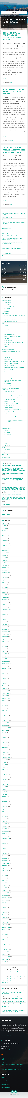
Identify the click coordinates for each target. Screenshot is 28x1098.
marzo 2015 (4, 853)
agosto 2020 (5, 700)
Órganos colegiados (9, 405)
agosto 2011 (5, 959)
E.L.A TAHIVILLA (7, 434)
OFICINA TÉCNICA (8, 439)
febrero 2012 (5, 944)
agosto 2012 (5, 929)
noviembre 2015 (5, 833)
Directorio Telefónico (7, 217)
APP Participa (5, 233)
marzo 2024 (4, 594)
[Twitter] (15, 1091)
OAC (5, 437)
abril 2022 (4, 651)
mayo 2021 (4, 678)
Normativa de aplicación (9, 401)
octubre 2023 (5, 607)
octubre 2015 (5, 836)
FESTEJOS (6, 332)
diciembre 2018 (5, 749)
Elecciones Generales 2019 (8, 349)
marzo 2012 (4, 942)
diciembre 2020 (5, 690)
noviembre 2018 (5, 752)
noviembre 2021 (5, 663)
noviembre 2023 (5, 604)
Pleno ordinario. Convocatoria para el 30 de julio (12, 1064)
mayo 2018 (4, 767)
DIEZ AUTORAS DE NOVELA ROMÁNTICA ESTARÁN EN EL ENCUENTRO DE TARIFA (14, 150)
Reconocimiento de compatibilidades (12, 416)
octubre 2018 (5, 754)
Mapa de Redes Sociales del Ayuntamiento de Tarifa (13, 246)
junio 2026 (4, 528)
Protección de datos (6, 253)
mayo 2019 (4, 737)
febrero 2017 (5, 796)
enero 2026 (4, 540)
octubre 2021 (5, 666)
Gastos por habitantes (9, 365)
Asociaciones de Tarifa (9, 391)
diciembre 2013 (5, 890)
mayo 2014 (4, 878)
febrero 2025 (5, 567)
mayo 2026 (4, 530)
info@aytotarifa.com (7, 1050)
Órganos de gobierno (9, 407)
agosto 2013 (5, 900)
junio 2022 (4, 646)
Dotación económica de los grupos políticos (14, 361)
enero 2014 (4, 887)
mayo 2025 (4, 560)
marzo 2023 (4, 624)
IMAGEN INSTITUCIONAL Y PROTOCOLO (12, 336)
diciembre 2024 (5, 572)
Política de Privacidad (6, 1087)
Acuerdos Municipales (7, 300)
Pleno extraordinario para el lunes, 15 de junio (11, 1069)
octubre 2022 (5, 636)
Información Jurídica (6, 424)
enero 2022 (4, 658)
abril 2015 (4, 851)
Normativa (3, 1077)
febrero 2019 (5, 745)
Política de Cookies (5, 1084)
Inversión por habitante (9, 371)
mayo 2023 (4, 619)
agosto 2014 (5, 870)
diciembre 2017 (5, 774)
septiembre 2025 (6, 550)
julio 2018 (4, 762)
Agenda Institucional (6, 311)
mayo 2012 (4, 937)
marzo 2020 (4, 713)
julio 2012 (4, 932)
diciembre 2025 (5, 543)
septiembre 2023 (6, 609)
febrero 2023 (5, 626)
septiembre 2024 (6, 580)
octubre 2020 (5, 695)
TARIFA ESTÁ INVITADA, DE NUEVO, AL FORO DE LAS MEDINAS (13, 91)
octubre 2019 (5, 725)
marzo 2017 (4, 794)
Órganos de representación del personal (13, 409)
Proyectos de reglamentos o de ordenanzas (14, 426)
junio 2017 (4, 786)
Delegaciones (5, 323)
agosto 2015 (5, 841)
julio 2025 (4, 555)
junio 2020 (4, 705)
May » (6, 982)
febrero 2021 (5, 685)
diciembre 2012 (5, 919)
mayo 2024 (4, 589)
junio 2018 (4, 764)
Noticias (9, 25)
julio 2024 (4, 585)
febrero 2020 (5, 715)
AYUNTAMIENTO (7, 449)
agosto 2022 (5, 641)
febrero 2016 (5, 826)
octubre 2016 (5, 806)
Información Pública (6, 428)
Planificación (7, 414)
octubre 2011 (5, 954)
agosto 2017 (5, 784)
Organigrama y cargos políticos (11, 403)
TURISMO (6, 346)
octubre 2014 (5, 865)
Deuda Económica (8, 359)
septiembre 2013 (6, 897)
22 (7, 978)
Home (4, 25)
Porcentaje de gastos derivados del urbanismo (15, 378)
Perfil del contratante (7, 447)
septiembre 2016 (6, 809)
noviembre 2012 (5, 922)
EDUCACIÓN (7, 330)
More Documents (6, 504)
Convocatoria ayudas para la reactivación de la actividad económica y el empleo (12, 239)
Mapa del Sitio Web (6, 251)
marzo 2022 (4, 653)
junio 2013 (4, 905)
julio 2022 (4, 644)
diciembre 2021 (5, 661)
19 (20, 976)
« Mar (3, 982)
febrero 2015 (5, 855)
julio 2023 (4, 614)
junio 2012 (4, 934)
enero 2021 (4, 688)
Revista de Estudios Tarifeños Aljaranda (11, 235)
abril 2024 (4, 592)
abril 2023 (4, 621)
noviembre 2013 (5, 892)
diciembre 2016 (5, 801)
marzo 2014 (4, 882)
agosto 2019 (5, 730)
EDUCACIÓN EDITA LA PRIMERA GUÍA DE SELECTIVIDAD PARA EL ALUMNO (12, 36)
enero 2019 (4, 747)
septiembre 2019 (6, 727)
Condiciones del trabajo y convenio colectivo (14, 395)
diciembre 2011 (5, 949)
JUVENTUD (6, 338)
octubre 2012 (5, 924)
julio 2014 (4, 873)
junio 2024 (4, 587)
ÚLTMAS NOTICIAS (6, 457)
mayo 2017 (4, 789)
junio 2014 (4, 875)
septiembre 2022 (6, 639)
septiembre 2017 (6, 782)
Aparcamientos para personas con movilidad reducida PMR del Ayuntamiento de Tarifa (12, 256)
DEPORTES (6, 328)
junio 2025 (4, 557)
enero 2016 (4, 828)
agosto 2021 (5, 671)
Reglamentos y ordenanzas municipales (11, 219)
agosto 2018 (5, 759)
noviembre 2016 (5, 804)
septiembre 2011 (6, 956)
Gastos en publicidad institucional (11, 363)
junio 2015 (4, 846)
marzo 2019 (4, 742)
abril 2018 (4, 769)
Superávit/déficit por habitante (11, 385)
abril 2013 (4, 910)
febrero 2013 (5, 915)
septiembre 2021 (6, 668)
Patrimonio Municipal (9, 411)
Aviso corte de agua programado (13, 996)
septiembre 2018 (6, 757)
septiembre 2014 (6, 868)
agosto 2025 (5, 552)
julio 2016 (4, 814)
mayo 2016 (4, 818)
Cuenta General (7, 357)
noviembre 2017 (5, 777)
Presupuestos (7, 383)
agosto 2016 (5, 811)
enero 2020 (4, 718)
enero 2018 (4, 772)
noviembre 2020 (5, 693)
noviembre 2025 (5, 545)
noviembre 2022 (5, 634)
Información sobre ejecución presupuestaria (14, 367)
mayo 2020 (4, 708)
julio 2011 (4, 961)
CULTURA (6, 325)
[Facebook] (12, 1091)
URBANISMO (7, 445)
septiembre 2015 (6, 838)
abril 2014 (4, 880)
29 (7, 980)
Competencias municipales (10, 393)
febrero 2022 (5, 656)
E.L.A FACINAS (7, 432)
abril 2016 (4, 821)
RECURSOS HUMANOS (9, 441)
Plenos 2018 (11, 306)
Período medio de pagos (10, 376)
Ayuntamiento (7, 302)
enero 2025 (4, 570)
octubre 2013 (5, 895)
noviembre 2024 (5, 575)
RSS (4, 1055)
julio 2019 (4, 732)
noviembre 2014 (5, 863)
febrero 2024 (5, 597)
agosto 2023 (5, 612)
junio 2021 (4, 676)
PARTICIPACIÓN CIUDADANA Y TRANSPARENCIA (14, 342)
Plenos (8, 304)
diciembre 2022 (5, 631)
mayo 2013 (4, 907)
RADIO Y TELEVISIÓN (8, 344)
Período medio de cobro (9, 374)
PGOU (3, 226)
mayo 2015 (4, 848)
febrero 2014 (5, 885)
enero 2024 (4, 599)
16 (10, 976)
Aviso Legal (4, 1081)
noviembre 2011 (5, 951)
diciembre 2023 (5, 602)
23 (10, 978)
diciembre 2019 (5, 720)
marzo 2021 (4, 683)
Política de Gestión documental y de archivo (12, 454)
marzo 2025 (4, 565)
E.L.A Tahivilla (7, 308)
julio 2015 (4, 843)
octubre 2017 (5, 779)
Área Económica (5, 313)
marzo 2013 (4, 912)
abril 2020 (4, 710)
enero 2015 (4, 858)
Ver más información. (6, 1035)
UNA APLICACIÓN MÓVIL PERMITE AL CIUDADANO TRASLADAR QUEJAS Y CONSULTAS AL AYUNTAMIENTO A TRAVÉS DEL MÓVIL (13, 1010)
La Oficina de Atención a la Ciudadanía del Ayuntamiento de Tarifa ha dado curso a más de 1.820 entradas (14, 992)
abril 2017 (4, 791)
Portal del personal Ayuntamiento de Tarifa (11, 248)
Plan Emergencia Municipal (8, 231)
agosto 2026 (5, 523)
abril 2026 (4, 533)
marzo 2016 (4, 823)
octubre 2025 (5, 548)
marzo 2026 (4, 535)
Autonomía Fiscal (8, 355)
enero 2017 (4, 799)
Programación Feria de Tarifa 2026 (9, 1062)
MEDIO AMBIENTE (8, 340)
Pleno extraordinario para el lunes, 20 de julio (11, 1067)
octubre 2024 (5, 577)
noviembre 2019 (5, 722)
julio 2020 (4, 703)
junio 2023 (4, 616)
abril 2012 (4, 939)
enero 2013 (4, 917)
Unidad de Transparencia (9, 418)
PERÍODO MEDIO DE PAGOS (10, 319)
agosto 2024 (5, 582)
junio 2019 (4, 735)
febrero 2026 (5, 538)
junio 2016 (4, 816)
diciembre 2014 (5, 860)
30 (10, 980)
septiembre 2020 (6, 698)
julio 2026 (4, 525)
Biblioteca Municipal (6, 228)
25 (17, 978)
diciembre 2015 (5, 831)
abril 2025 (4, 562)
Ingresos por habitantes (9, 369)
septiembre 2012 (6, 927)
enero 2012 (4, 947)
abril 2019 (4, 740)
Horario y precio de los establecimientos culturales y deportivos (13, 398)
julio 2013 (4, 902)
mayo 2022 (4, 649)
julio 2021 (4, 673)
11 (17, 974)
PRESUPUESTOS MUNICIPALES (10, 321)
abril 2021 (4, 681)
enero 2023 (4, 629)
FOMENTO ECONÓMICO (9, 334)
